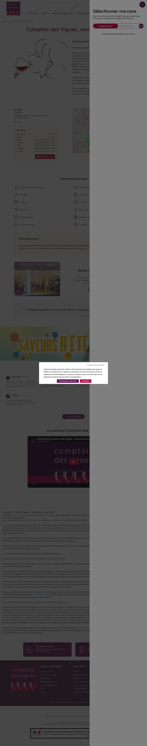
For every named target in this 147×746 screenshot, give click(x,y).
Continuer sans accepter (96, 365)
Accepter (85, 381)
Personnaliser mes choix (67, 381)
